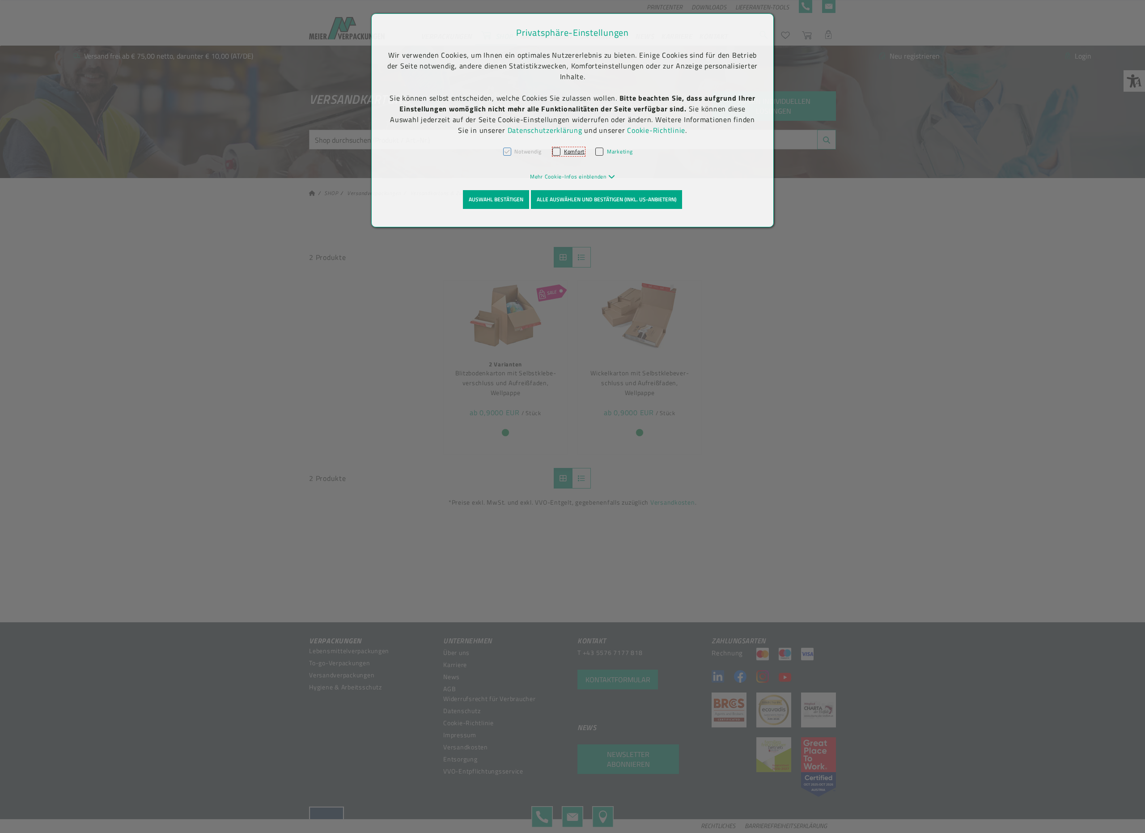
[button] (572, 176)
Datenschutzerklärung (545, 130)
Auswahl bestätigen (496, 199)
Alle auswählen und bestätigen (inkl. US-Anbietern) (606, 199)
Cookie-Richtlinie (656, 130)
